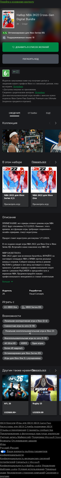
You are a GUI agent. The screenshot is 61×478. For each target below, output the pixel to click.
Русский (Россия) (9, 447)
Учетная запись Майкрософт (15, 437)
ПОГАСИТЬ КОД (30, 58)
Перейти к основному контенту (17, 1)
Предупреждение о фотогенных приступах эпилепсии (29, 433)
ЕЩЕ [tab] (48, 113)
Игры (3, 444)
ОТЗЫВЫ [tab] (32, 113)
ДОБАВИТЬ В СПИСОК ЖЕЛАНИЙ (32, 47)
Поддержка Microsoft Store (46, 437)
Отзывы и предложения (13, 429)
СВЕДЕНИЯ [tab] (14, 113)
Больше (6, 281)
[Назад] (50, 123)
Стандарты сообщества (40, 429)
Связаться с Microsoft (28, 461)
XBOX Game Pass (42, 422)
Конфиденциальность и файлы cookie (20, 465)
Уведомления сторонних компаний (26, 472)
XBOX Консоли (8, 422)
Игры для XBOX (24, 422)
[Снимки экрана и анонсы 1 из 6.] (22, 141)
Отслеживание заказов (24, 440)
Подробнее (18, 86)
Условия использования (31, 469)
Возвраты (5, 440)
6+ (14, 72)
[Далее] (56, 123)
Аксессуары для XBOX (12, 426)
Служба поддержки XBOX (38, 426)
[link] (15, 187)
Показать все (39, 161)
